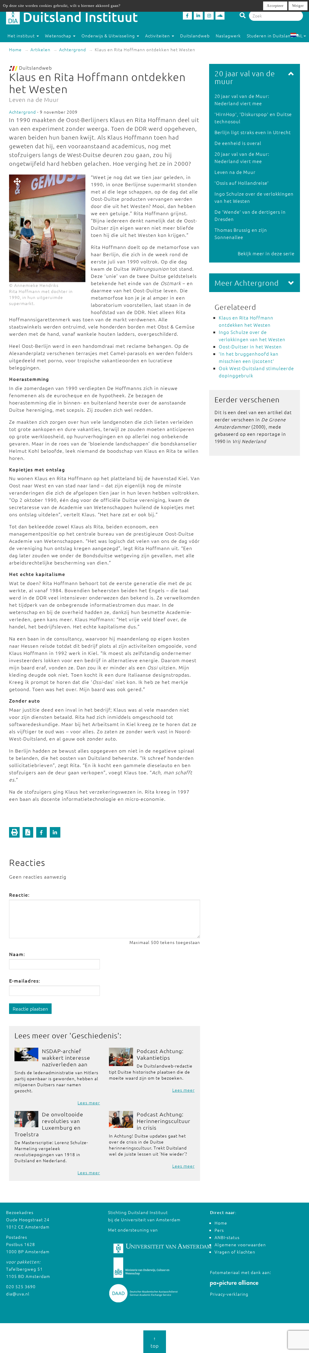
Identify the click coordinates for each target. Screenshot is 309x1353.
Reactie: (19, 894)
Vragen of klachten (235, 1252)
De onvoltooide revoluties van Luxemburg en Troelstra (48, 1124)
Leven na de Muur (235, 172)
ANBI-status (227, 1237)
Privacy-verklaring (229, 1294)
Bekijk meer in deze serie (266, 253)
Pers (219, 1230)
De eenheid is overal (238, 143)
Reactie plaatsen (30, 1008)
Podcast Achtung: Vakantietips (160, 1054)
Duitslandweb (195, 36)
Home (15, 49)
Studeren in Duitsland (270, 36)
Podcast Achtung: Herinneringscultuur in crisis (163, 1121)
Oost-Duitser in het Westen (250, 346)
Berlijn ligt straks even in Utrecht (253, 132)
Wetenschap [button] (58, 36)
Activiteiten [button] (158, 36)
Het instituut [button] (22, 36)
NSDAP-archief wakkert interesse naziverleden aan (66, 1057)
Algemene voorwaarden (240, 1244)
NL (300, 36)
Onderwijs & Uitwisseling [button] (108, 36)
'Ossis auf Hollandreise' (242, 183)
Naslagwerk (228, 36)
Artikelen (40, 49)
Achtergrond (72, 49)
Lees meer (89, 1103)
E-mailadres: (24, 980)
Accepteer (275, 6)
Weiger (298, 6)
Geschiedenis (94, 1035)
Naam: (17, 954)
